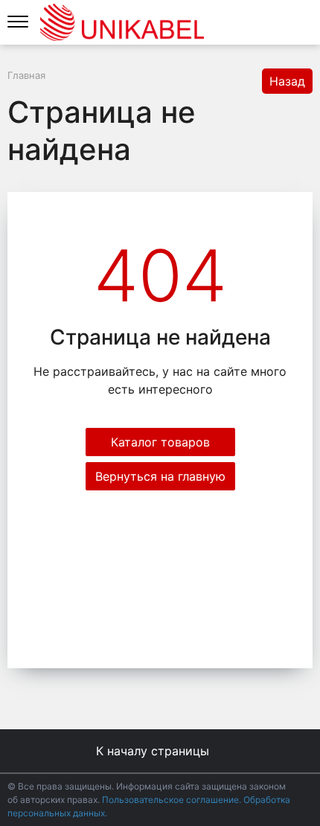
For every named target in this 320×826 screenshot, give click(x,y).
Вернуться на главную (160, 476)
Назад (287, 81)
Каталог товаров (160, 442)
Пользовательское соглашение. (172, 799)
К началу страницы (154, 750)
